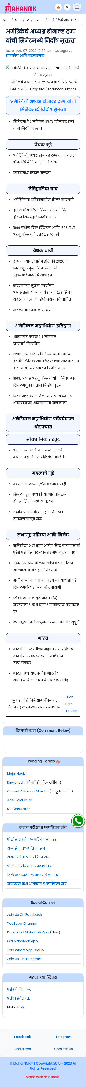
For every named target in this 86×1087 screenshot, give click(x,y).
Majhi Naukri (17, 773)
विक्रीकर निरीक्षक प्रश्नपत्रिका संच (32, 875)
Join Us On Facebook (24, 914)
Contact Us (63, 1049)
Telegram (63, 1036)
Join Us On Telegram (24, 959)
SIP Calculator (18, 809)
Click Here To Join (71, 704)
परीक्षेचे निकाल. (19, 989)
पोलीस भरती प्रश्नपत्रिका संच (29, 839)
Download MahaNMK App (28, 932)
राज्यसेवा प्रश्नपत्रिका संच (26, 848)
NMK (20, 1007)
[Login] (67, 7)
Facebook (22, 1036)
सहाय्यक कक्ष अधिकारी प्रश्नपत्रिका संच (37, 884)
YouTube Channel (22, 923)
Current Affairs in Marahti (28, 791)
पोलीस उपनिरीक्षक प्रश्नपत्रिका (30, 866)
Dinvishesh (16, 782)
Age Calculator (19, 800)
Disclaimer (22, 1049)
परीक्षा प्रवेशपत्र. (18, 998)
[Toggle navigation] (77, 7)
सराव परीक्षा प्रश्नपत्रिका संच (28, 857)
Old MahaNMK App (22, 941)
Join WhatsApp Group (25, 950)
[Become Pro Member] (58, 7)
